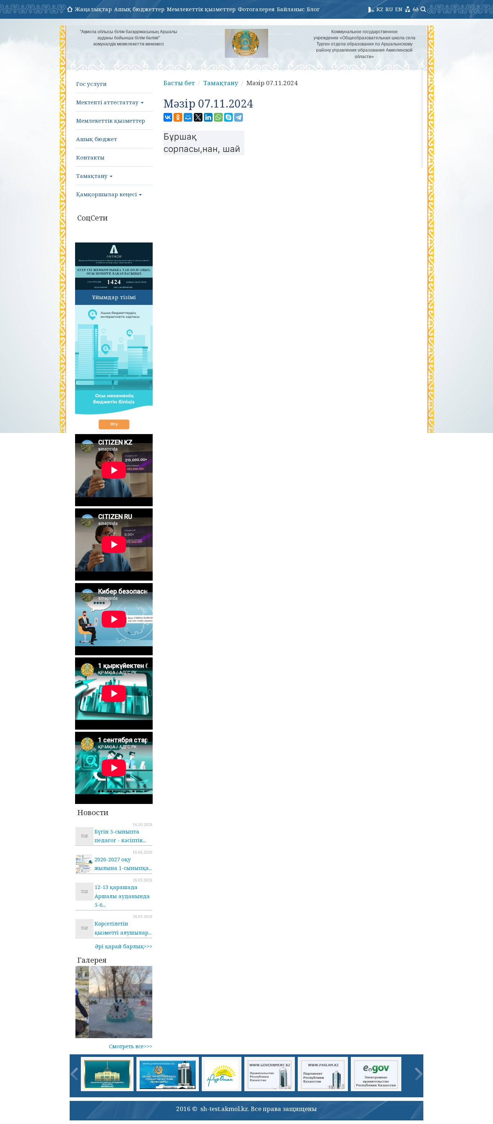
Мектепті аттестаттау (108, 102)
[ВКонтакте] (167, 117)
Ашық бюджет (96, 139)
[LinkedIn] (208, 117)
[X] (198, 117)
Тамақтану (92, 175)
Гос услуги (91, 83)
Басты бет (179, 83)
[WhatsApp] (218, 117)
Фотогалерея (256, 9)
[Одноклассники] (178, 117)
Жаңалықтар (93, 9)
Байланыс (291, 9)
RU (389, 9)
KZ (379, 9)
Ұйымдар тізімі (114, 297)
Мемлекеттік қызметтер (201, 9)
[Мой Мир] (188, 117)
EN (398, 9)
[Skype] (228, 117)
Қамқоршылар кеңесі (107, 194)
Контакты (90, 157)
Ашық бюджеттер (139, 9)
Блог (313, 9)
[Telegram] (238, 117)
